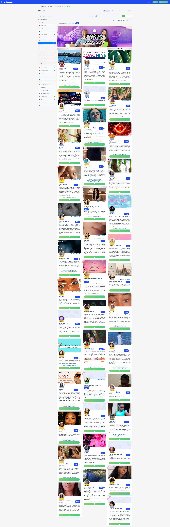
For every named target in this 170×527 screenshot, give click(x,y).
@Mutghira (111, 246)
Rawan (85, 415)
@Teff (110, 215)
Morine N (61, 68)
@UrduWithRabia (87, 279)
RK (84, 452)
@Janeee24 (86, 241)
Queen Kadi (62, 221)
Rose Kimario (62, 323)
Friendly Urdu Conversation (90, 278)
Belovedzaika (112, 392)
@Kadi (60, 222)
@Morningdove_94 (87, 488)
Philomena (86, 166)
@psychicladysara (112, 142)
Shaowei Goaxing (88, 128)
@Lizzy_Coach (86, 68)
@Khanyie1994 (86, 350)
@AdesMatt (61, 259)
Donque (61, 110)
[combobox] (115, 16)
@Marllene (111, 485)
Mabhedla (86, 348)
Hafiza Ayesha (87, 311)
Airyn (110, 105)
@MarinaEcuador (87, 386)
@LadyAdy (86, 99)
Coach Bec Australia (114, 508)
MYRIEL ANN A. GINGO (64, 501)
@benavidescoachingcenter (89, 207)
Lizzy (85, 67)
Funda (110, 350)
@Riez (60, 148)
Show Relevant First (121, 20)
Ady (85, 97)
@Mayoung (61, 502)
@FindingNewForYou (113, 69)
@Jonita (60, 111)
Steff (110, 213)
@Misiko (60, 185)
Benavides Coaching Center (91, 206)
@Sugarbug (111, 179)
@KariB (60, 297)
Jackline (61, 184)
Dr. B (60, 357)
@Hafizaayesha (87, 312)
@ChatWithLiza (61, 465)
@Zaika (110, 393)
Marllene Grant (113, 484)
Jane (85, 240)
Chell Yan (61, 389)
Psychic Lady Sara (113, 141)
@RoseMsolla (61, 324)
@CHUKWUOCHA (112, 422)
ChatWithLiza (62, 464)
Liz (110, 68)
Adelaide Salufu (62, 258)
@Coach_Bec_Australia (113, 509)
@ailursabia (111, 106)
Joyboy (111, 312)
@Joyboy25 (111, 313)
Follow (77, 23)
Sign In (148, 2)
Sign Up (155, 2)
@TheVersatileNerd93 (88, 416)
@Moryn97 (61, 69)
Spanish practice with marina (91, 385)
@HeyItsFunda (111, 351)
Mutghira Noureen (113, 245)
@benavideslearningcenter (64, 358)
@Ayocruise (111, 455)
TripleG (111, 421)
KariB (60, 296)
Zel (59, 147)
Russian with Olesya (114, 281)
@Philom (85, 167)
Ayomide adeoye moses (115, 454)
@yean (60, 390)
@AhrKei (85, 453)
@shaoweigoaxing (87, 129)
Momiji (60, 430)
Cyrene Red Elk (87, 487)
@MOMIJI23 (61, 431)
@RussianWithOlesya (113, 282)
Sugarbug (111, 178)
